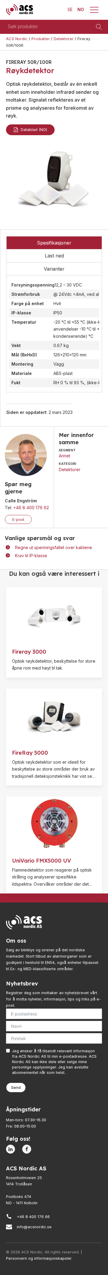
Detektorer (69, 469)
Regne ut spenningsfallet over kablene (53, 547)
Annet (64, 455)
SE (70, 9)
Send (16, 1087)
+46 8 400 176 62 (31, 507)
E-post (18, 519)
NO (80, 9)
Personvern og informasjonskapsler (38, 1258)
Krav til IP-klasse (31, 555)
